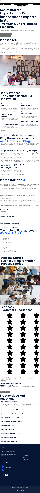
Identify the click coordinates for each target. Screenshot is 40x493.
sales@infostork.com (9, 471)
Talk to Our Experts (4, 391)
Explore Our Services (5, 36)
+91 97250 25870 (8, 467)
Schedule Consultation (5, 34)
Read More (3, 274)
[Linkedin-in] (3, 475)
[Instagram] (6, 475)
